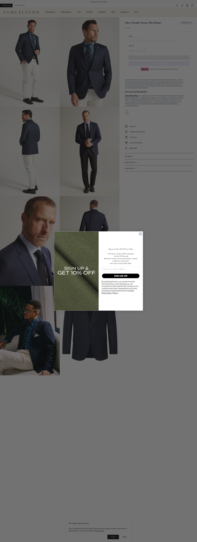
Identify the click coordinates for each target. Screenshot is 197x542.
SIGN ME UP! (120, 275)
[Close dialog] (140, 233)
